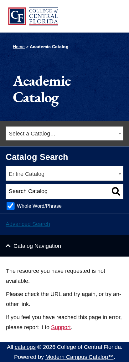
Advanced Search (28, 224)
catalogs (25, 347)
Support (61, 327)
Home (19, 46)
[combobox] (64, 133)
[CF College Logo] (33, 16)
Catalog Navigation (37, 246)
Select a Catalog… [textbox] (32, 133)
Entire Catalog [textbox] (26, 174)
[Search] (116, 191)
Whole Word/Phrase (39, 206)
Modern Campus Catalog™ (79, 357)
